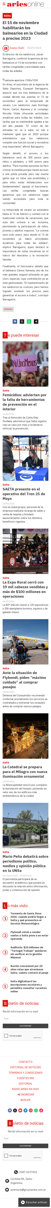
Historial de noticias (25, 1067)
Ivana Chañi (17, 48)
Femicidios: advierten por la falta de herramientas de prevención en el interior (25, 401)
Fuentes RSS (25, 1078)
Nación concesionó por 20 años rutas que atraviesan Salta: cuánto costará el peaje (29, 969)
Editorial (25, 1083)
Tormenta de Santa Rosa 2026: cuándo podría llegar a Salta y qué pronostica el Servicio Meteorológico (28, 918)
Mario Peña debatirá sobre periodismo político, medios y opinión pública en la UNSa (25, 863)
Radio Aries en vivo (25, 1089)
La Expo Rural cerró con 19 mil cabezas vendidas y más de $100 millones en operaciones (25, 589)
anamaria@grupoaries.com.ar (28, 1189)
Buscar (25, 1100)
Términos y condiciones (25, 1072)
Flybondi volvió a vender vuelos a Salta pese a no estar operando (29, 935)
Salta (7, 15)
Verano (8, 309)
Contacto (25, 1062)
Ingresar (27, 1094)
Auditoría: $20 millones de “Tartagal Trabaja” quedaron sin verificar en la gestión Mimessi (28, 952)
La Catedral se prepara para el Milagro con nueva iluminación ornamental (25, 771)
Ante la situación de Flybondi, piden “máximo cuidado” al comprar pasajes (24, 679)
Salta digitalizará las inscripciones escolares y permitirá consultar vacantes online (28, 986)
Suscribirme (26, 1026)
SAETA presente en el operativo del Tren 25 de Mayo (24, 494)
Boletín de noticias (21, 1003)
